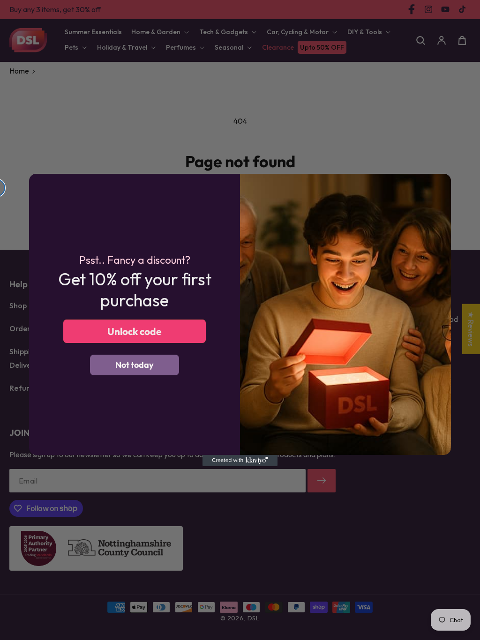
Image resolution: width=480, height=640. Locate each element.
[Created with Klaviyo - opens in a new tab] (240, 460)
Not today (134, 364)
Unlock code (134, 331)
